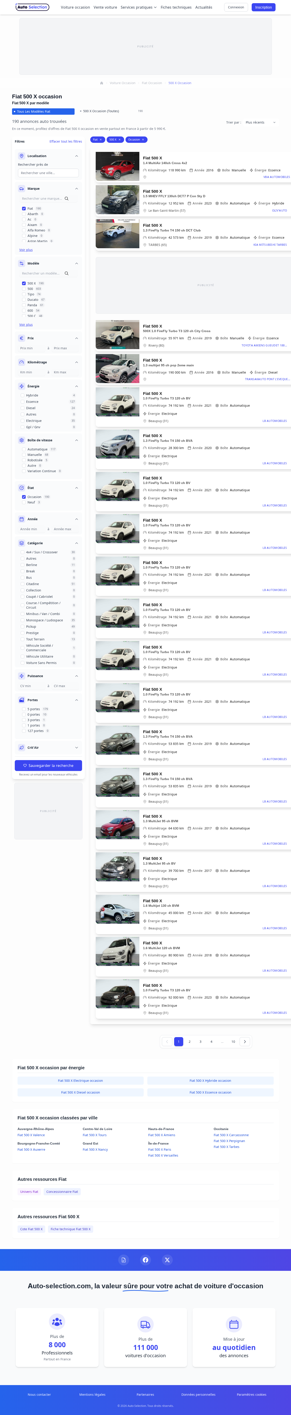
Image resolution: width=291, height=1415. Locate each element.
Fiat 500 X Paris (159, 1149)
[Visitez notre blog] (123, 1260)
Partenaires (145, 1394)
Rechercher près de (33, 164)
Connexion (236, 7)
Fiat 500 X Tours (95, 1135)
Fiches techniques (176, 7)
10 (233, 1041)
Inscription (263, 7)
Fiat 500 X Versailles (163, 1155)
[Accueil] (101, 83)
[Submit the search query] (66, 198)
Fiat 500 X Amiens (161, 1135)
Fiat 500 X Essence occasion (210, 1092)
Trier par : (233, 122)
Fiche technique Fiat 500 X (70, 1229)
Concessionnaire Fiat (62, 1192)
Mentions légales (92, 1394)
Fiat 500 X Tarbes (226, 1147)
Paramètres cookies (251, 1394)
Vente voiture (105, 7)
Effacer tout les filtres (66, 141)
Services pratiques (137, 7)
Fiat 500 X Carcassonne (231, 1135)
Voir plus (26, 250)
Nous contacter (39, 1394)
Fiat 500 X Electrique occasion (80, 1080)
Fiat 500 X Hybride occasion (210, 1080)
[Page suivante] (245, 1041)
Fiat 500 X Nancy (95, 1149)
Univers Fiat (29, 1192)
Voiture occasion (75, 7)
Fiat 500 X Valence (31, 1135)
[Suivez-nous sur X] (167, 1260)
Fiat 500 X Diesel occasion (80, 1092)
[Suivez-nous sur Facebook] (145, 1260)
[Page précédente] (167, 1041)
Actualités (203, 7)
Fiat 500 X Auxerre (31, 1149)
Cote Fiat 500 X (31, 1229)
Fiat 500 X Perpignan (229, 1141)
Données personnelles (198, 1394)
